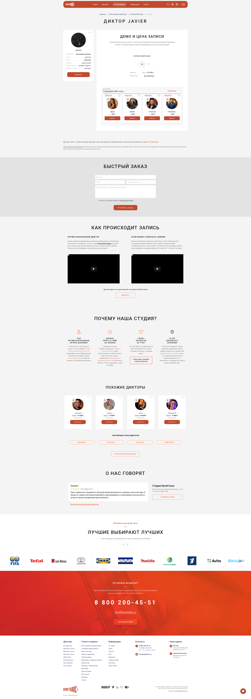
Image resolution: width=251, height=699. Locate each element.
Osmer (141, 413)
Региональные (68, 660)
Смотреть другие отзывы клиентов (84, 504)
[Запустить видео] (93, 268)
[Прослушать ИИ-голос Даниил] (128, 99)
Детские (140, 442)
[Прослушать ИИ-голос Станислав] (148, 99)
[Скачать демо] (148, 64)
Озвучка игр (85, 663)
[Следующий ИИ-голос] (179, 91)
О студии (112, 646)
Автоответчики (86, 651)
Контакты (112, 663)
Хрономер (84, 668)
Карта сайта (113, 666)
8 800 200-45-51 (125, 602)
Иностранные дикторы (83, 54)
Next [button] (191, 412)
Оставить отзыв (168, 497)
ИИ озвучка (85, 674)
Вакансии (112, 657)
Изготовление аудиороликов (91, 646)
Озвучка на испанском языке (72, 147)
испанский (87, 60)
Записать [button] (78, 74)
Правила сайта (114, 660)
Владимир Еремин (104, 243)
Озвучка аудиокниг (87, 654)
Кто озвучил (67, 666)
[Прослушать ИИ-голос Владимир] (168, 99)
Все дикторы (67, 646)
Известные (169, 442)
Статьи (146, 4)
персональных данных (126, 200)
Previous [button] (60, 412)
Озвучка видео (86, 657)
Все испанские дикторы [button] (125, 454)
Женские (111, 442)
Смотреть (125, 295)
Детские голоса (68, 654)
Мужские (82, 442)
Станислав (152, 111)
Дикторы (105, 4)
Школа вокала (86, 671)
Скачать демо (78, 417)
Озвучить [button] (112, 118)
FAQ (110, 654)
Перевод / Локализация (89, 666)
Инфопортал (134, 4)
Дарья (112, 111)
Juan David (78, 413)
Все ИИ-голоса (172, 91)
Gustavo (109, 413)
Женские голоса (68, 651)
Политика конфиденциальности (178, 691)
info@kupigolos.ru (125, 612)
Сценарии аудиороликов (89, 648)
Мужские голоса (69, 648)
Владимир (171, 111)
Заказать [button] (77, 422)
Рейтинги (84, 677)
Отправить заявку (125, 208)
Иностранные (68, 663)
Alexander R (172, 413)
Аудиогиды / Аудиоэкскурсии (91, 660)
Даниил (132, 111)
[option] (112, 108)
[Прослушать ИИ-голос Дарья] (108, 99)
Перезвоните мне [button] (125, 622)
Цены (110, 648)
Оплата (111, 651)
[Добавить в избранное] (119, 96)
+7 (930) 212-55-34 (145, 648)
